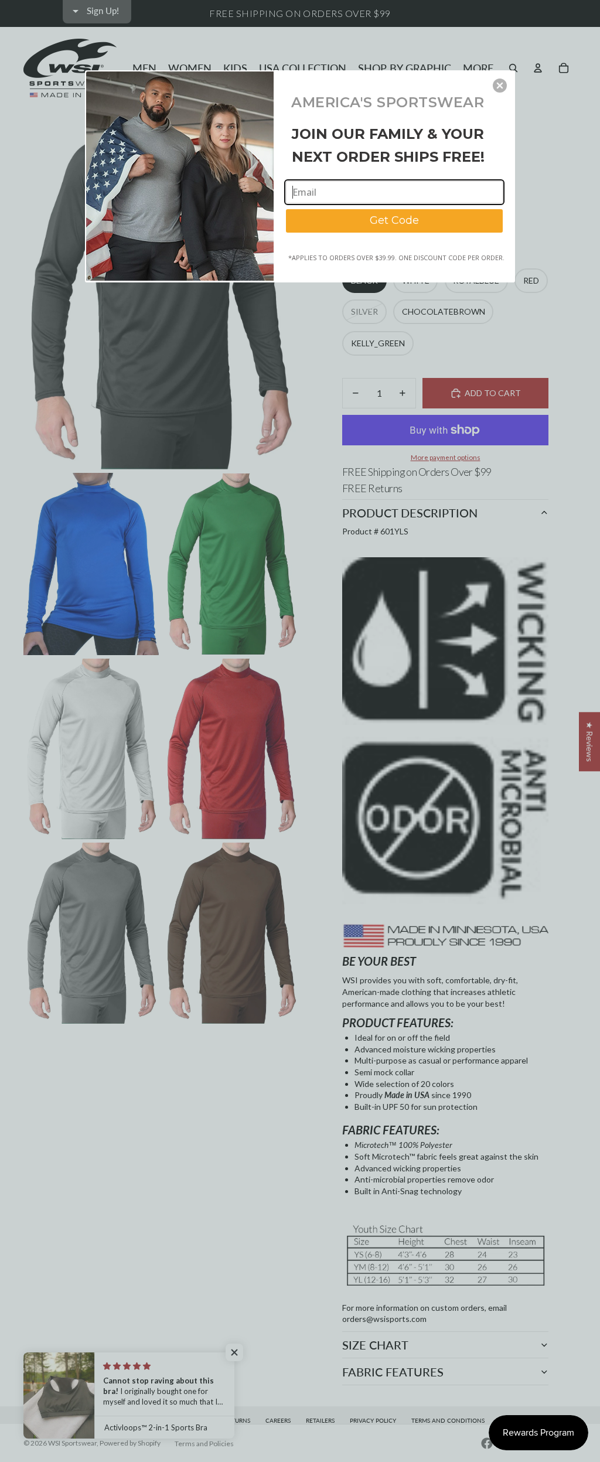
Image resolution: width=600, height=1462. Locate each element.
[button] (500, 86)
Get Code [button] (394, 220)
